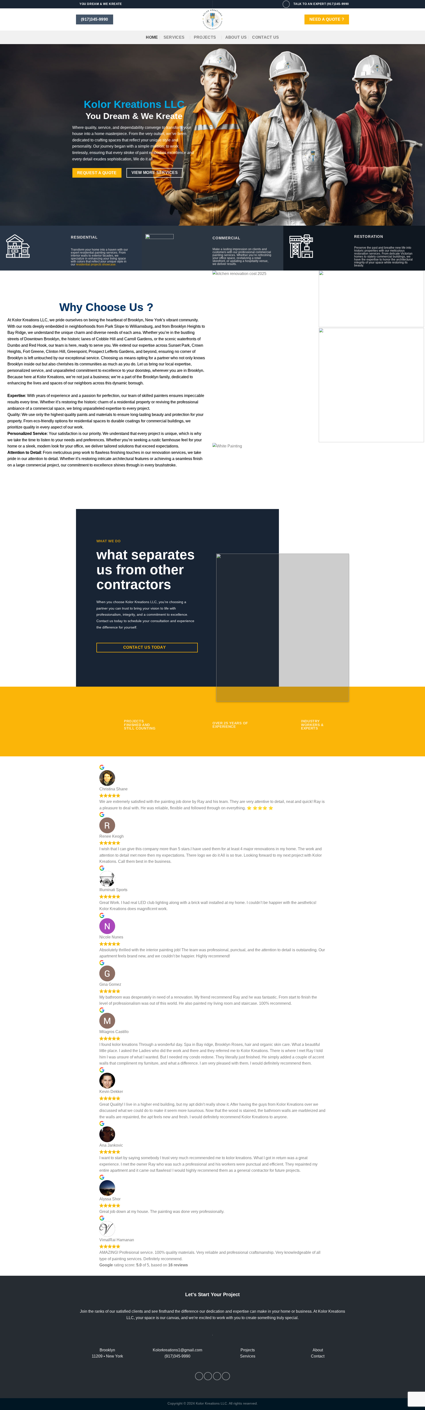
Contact (317, 1356)
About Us (236, 37)
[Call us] (286, 4)
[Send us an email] (217, 1376)
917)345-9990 (178, 1356)
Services (174, 37)
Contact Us (265, 37)
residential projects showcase (96, 264)
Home (152, 37)
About (318, 1350)
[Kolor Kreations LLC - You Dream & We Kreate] (212, 19)
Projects (205, 37)
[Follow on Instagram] (208, 1376)
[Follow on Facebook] (199, 1376)
